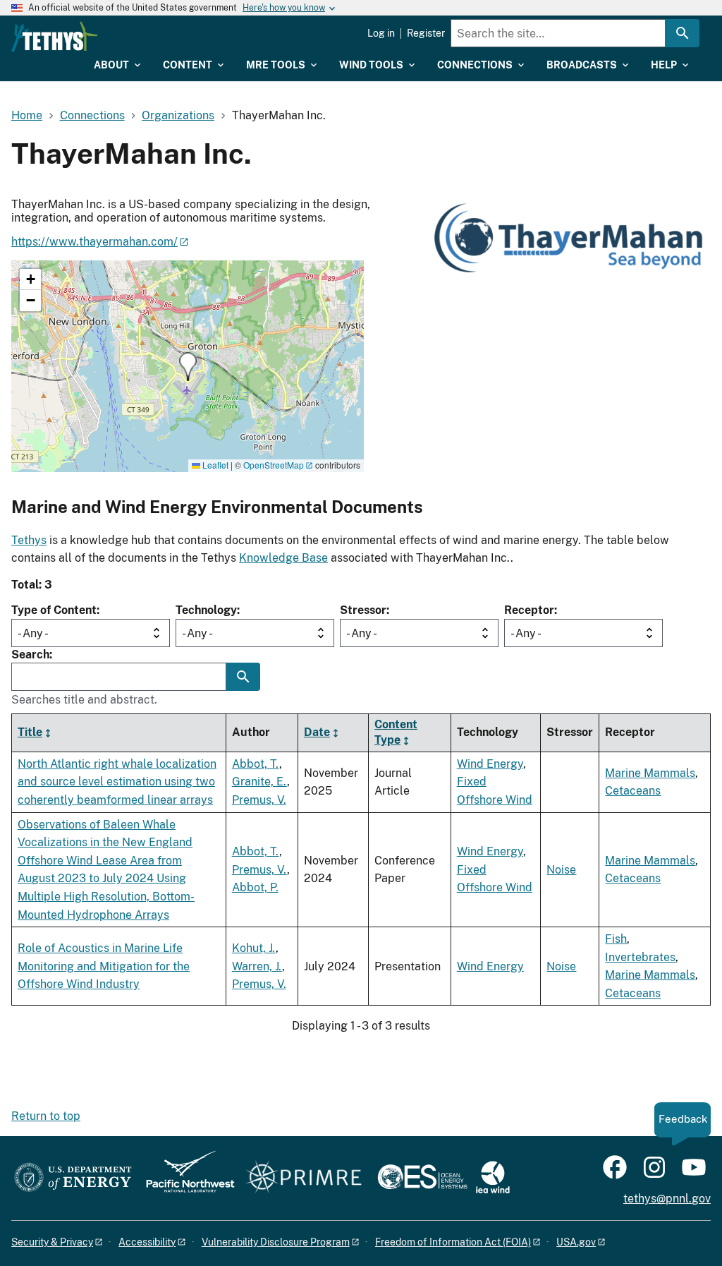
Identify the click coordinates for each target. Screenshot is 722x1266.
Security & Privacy (52, 1242)
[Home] (54, 37)
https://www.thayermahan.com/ (94, 241)
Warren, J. (257, 966)
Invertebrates (640, 957)
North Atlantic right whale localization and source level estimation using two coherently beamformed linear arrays (117, 782)
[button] (188, 366)
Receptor (529, 610)
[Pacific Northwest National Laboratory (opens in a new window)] (185, 1178)
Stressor (363, 610)
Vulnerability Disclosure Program (276, 1242)
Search (30, 654)
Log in (381, 33)
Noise (561, 869)
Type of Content (54, 610)
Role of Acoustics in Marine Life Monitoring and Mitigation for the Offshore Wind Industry (104, 966)
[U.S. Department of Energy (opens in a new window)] (73, 1178)
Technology (206, 610)
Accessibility (147, 1242)
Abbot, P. (255, 887)
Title (30, 732)
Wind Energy (490, 764)
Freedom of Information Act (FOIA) (453, 1242)
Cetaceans (633, 790)
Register (426, 33)
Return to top (45, 1116)
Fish (616, 939)
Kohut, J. (254, 948)
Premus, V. (259, 800)
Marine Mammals (650, 773)
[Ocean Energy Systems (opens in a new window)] (423, 1178)
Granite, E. (259, 781)
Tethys (29, 540)
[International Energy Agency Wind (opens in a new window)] (493, 1178)
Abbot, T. (255, 764)
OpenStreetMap (273, 465)
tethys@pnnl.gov (667, 1198)
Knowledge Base (283, 558)
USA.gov (576, 1242)
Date (317, 732)
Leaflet (214, 465)
